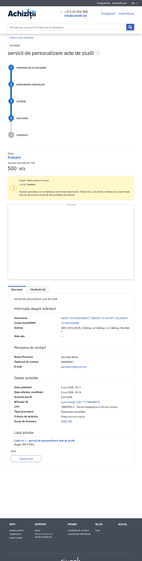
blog (97, 530)
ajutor (38, 530)
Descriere (17, 289)
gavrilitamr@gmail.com (74, 366)
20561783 (66, 421)
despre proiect (17, 530)
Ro (133, 3)
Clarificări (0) (38, 289)
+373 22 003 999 (75, 11)
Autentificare (119, 3)
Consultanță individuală (79, 533)
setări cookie (16, 537)
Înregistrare (103, 3)
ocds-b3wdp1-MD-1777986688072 (80, 402)
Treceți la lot (26, 458)
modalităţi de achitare (78, 530)
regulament (15, 533)
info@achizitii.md (75, 16)
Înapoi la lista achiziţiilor (22, 37)
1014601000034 (70, 323)
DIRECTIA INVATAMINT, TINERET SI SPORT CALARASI (94, 318)
